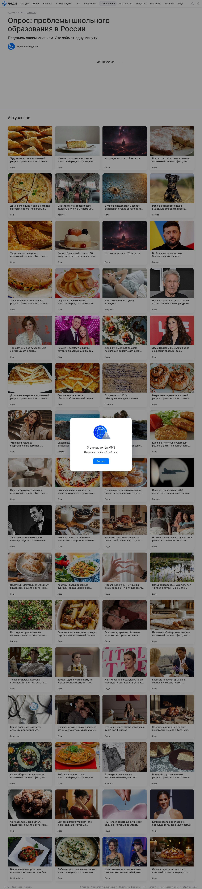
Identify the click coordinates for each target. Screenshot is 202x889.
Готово (101, 461)
